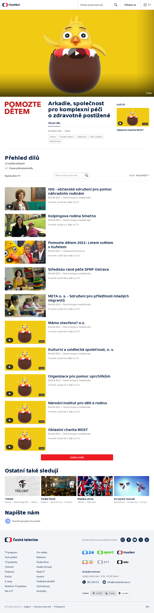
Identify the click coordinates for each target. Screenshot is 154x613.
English (27, 606)
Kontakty (41, 590)
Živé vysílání (11, 557)
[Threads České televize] (146, 539)
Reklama (41, 557)
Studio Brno (43, 561)
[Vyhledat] (86, 175)
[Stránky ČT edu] (122, 563)
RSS (147, 606)
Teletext (9, 566)
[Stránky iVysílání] (126, 553)
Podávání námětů (46, 581)
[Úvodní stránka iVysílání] (13, 5)
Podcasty (9, 571)
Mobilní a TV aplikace (15, 586)
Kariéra (40, 576)
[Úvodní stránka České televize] (21, 539)
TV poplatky (11, 561)
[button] (77, 53)
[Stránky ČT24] (88, 553)
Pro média (42, 552)
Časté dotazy (43, 586)
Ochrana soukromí (42, 606)
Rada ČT (41, 571)
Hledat (116, 5)
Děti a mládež (96, 137)
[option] (97, 593)
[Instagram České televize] (122, 539)
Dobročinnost (55, 141)
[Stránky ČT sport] (105, 553)
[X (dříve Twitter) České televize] (140, 539)
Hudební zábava (67, 137)
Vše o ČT (9, 590)
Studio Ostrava (44, 566)
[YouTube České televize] (134, 539)
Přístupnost (59, 606)
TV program (11, 552)
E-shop (8, 581)
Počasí (8, 576)
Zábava (53, 137)
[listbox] (110, 593)
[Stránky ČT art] (103, 563)
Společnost (82, 137)
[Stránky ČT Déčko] (87, 563)
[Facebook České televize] (128, 539)
